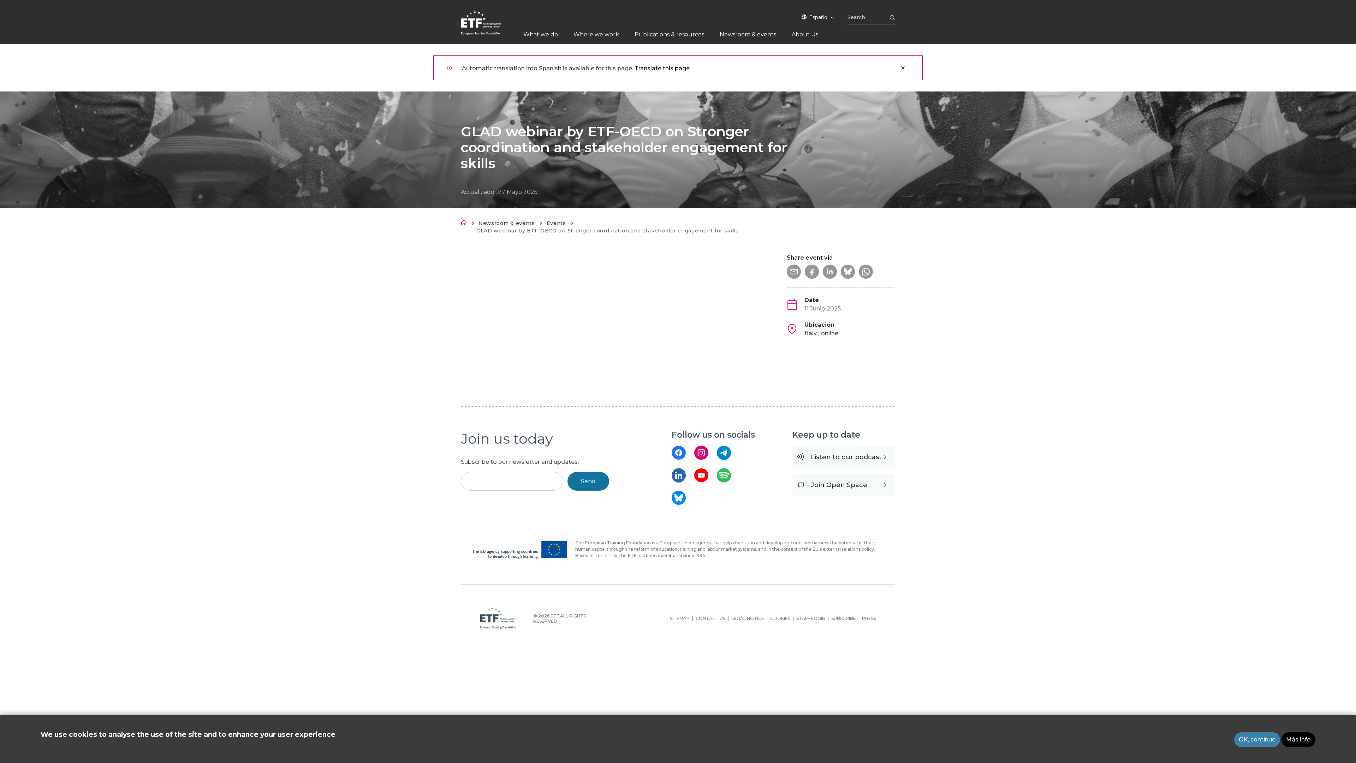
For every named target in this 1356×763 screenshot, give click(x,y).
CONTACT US (710, 618)
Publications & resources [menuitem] (669, 34)
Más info (1298, 739)
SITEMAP (680, 618)
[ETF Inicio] (488, 27)
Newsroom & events (506, 223)
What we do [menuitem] (540, 34)
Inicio (466, 224)
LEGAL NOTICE (747, 618)
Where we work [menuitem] (596, 34)
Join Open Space (839, 485)
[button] (794, 272)
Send (588, 481)
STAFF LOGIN (810, 618)
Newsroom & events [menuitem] (748, 34)
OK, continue (1257, 739)
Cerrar (903, 68)
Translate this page (662, 68)
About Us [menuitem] (805, 34)
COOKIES (780, 618)
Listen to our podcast (846, 457)
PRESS (869, 618)
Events (556, 223)
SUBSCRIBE (843, 618)
